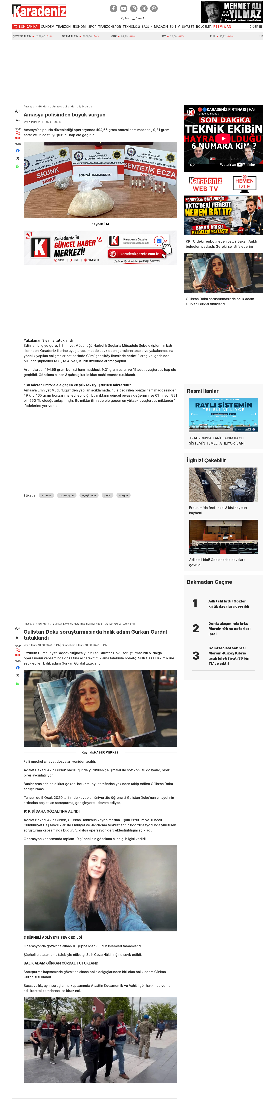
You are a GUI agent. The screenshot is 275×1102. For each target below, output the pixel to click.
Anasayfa (29, 106)
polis (107, 495)
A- (17, 120)
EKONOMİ (79, 26)
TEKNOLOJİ (131, 26)
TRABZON (63, 26)
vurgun (123, 495)
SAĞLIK (147, 26)
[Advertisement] (137, 72)
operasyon (67, 495)
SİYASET (188, 26)
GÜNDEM (47, 26)
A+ (18, 111)
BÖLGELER (204, 26)
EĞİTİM (175, 26)
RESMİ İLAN (222, 26)
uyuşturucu (89, 495)
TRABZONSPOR (109, 26)
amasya (46, 495)
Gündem (43, 106)
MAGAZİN (161, 26)
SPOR (92, 26)
